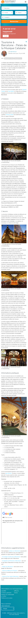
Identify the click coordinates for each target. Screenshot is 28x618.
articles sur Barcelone (14, 551)
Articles (16, 592)
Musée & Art (18, 58)
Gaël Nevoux (13, 51)
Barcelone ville (9, 58)
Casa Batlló (11, 91)
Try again (6, 36)
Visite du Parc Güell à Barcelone (10, 576)
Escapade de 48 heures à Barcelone (11, 561)
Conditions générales (6, 592)
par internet (9, 473)
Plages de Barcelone (7, 566)
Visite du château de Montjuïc (9, 570)
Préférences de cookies (6, 598)
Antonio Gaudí (9, 114)
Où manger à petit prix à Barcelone (11, 557)
